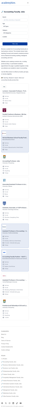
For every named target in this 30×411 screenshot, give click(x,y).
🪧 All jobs (4, 358)
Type (4, 23)
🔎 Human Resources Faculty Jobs (10, 380)
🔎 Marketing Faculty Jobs (8, 393)
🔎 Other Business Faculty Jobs (10, 396)
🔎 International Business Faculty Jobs (11, 387)
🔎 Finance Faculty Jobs (7, 374)
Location (5, 36)
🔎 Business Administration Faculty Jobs (12, 365)
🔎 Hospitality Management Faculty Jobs (12, 377)
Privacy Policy (5, 343)
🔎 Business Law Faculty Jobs (9, 368)
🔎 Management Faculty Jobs (9, 390)
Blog (2, 337)
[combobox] (15, 39)
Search (4, 17)
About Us (3, 334)
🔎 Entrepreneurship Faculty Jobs (10, 371)
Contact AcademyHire (7, 347)
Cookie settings (5, 350)
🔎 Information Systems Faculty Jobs (11, 383)
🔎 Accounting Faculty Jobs (8, 362)
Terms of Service (5, 340)
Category (5, 30)
